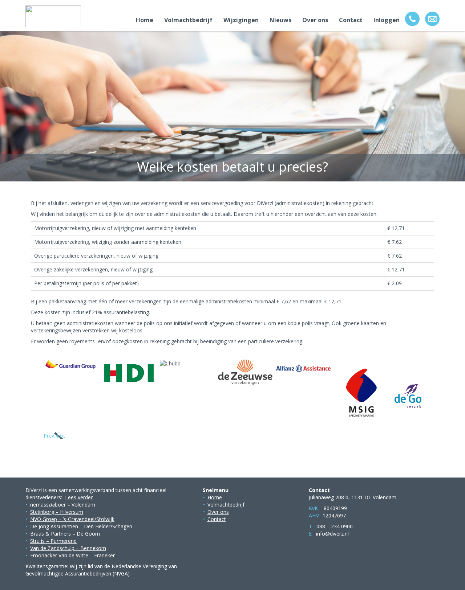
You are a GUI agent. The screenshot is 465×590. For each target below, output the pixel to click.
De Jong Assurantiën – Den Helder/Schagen (81, 526)
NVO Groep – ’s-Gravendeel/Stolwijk (72, 519)
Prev (49, 435)
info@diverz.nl (332, 533)
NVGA (121, 573)
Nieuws (280, 20)
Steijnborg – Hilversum (56, 511)
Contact (351, 20)
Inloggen (386, 20)
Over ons (315, 20)
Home (144, 20)
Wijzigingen (241, 20)
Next (59, 435)
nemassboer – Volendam (62, 504)
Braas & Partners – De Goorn (65, 533)
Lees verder (79, 497)
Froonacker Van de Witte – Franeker (72, 555)
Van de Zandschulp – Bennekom (68, 548)
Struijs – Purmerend (53, 540)
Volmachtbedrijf (188, 20)
